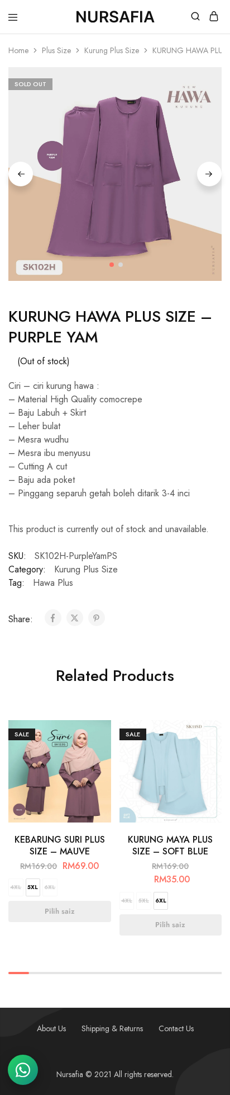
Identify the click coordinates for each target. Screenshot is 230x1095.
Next (209, 174)
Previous (20, 174)
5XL (32, 887)
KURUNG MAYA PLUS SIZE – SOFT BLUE (170, 845)
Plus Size (56, 50)
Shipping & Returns (112, 1028)
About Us (51, 1028)
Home (18, 50)
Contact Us (176, 1028)
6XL (49, 887)
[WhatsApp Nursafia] (23, 1070)
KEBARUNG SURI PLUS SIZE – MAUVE (60, 845)
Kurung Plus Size (111, 50)
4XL (15, 887)
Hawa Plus (53, 582)
